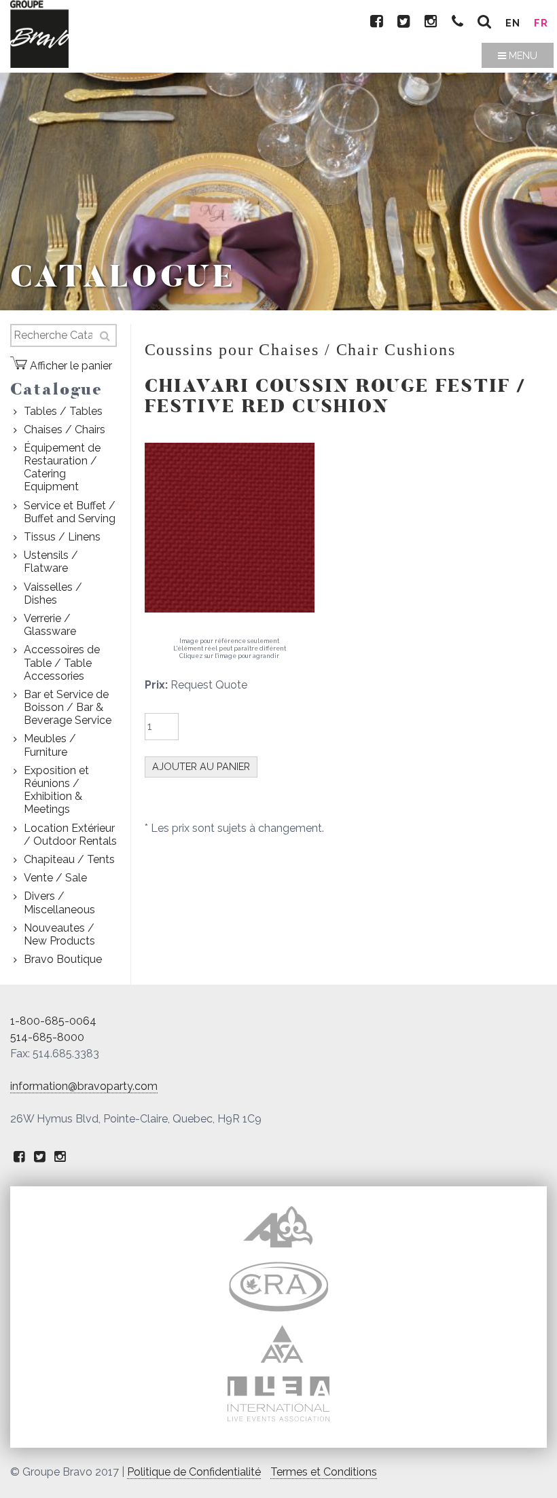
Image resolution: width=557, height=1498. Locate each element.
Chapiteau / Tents (69, 859)
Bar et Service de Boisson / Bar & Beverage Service (67, 707)
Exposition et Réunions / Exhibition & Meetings (56, 790)
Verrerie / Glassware (50, 625)
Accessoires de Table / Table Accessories (62, 662)
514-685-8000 (47, 1037)
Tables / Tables (63, 411)
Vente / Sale (55, 877)
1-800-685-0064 (53, 1021)
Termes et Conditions (323, 1471)
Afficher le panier (69, 365)
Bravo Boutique (63, 959)
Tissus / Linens (62, 536)
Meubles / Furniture (50, 745)
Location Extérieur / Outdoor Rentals (70, 834)
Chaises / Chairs (64, 429)
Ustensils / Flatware (51, 561)
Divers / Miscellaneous (59, 902)
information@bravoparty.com (84, 1086)
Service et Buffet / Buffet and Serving (69, 512)
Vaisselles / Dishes (53, 593)
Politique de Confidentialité (194, 1471)
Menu (521, 55)
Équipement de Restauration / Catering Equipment (62, 467)
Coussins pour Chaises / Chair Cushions (300, 350)
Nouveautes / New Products (59, 934)
